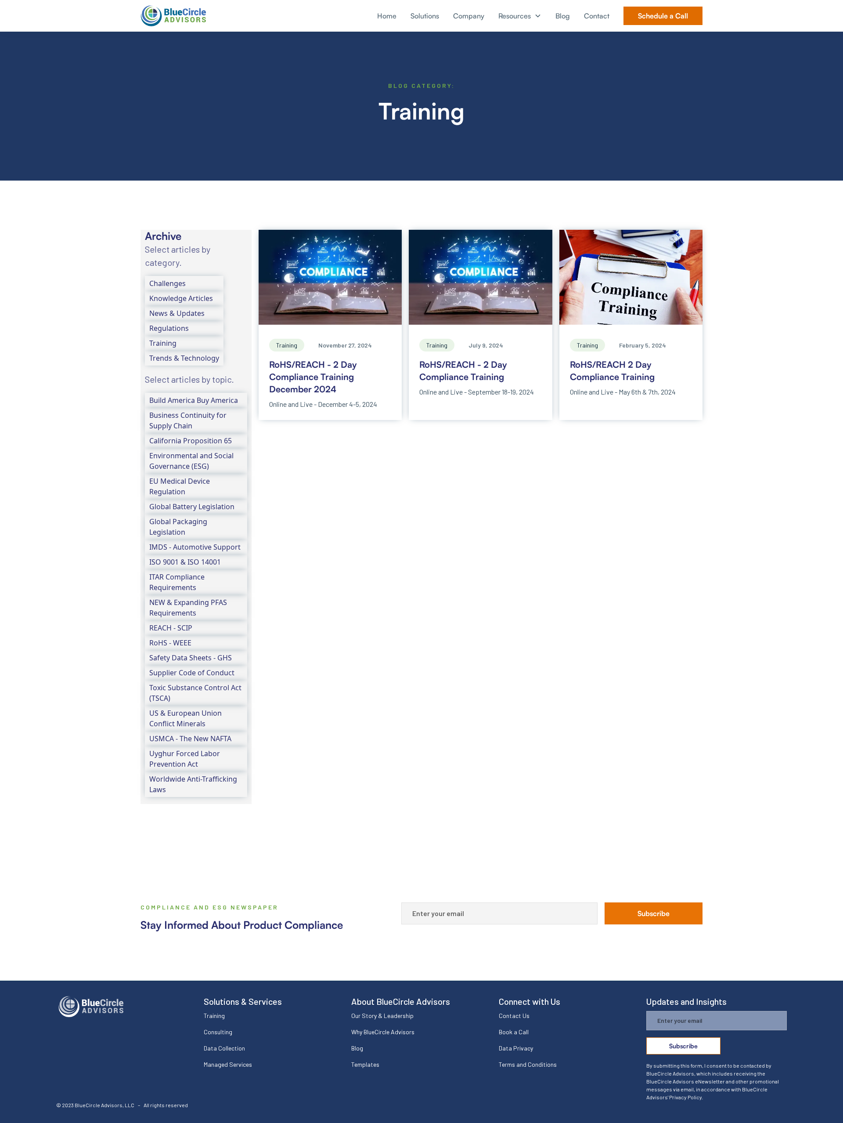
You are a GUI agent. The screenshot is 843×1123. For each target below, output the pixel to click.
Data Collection (224, 1048)
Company (468, 15)
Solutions (425, 15)
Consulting (218, 1032)
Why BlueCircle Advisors (382, 1032)
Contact (596, 15)
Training (214, 1015)
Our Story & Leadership (382, 1015)
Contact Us (514, 1015)
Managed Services (228, 1064)
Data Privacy (516, 1048)
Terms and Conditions (528, 1064)
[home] (173, 15)
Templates (365, 1064)
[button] (519, 16)
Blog (562, 15)
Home (386, 15)
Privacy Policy (685, 1097)
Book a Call (514, 1032)
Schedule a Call (663, 15)
